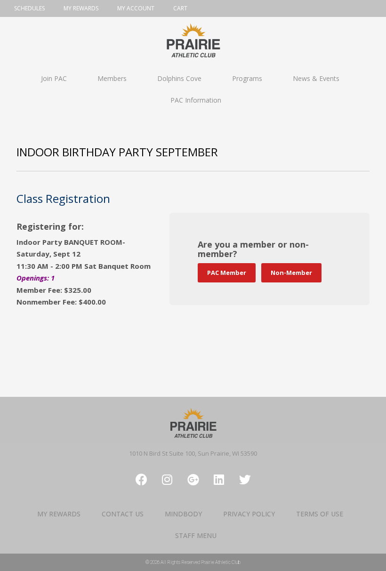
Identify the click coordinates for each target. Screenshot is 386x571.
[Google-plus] (193, 479)
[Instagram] (167, 479)
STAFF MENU (196, 535)
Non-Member (291, 272)
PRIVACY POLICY (249, 513)
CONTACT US (123, 513)
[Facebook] (141, 479)
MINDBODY (183, 513)
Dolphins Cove (179, 78)
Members (112, 78)
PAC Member (226, 272)
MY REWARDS (58, 513)
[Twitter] (245, 479)
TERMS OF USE (319, 513)
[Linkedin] (219, 479)
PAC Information (195, 100)
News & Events (316, 78)
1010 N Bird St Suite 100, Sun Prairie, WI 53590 (193, 453)
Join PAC (54, 78)
